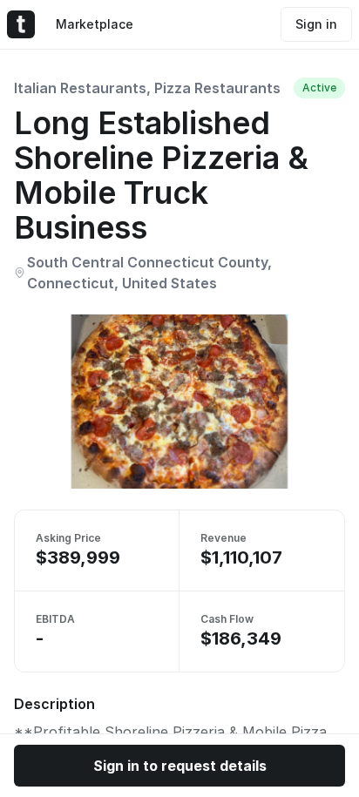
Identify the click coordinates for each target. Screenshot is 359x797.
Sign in (316, 24)
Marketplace (94, 24)
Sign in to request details (180, 765)
